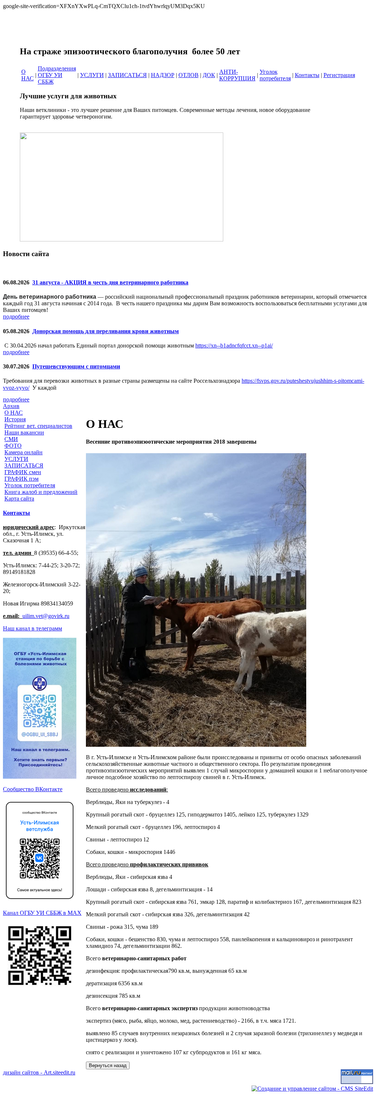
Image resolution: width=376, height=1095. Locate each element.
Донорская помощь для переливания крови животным (105, 331)
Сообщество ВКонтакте (32, 789)
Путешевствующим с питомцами (76, 366)
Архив (11, 406)
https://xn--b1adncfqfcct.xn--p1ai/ (234, 345)
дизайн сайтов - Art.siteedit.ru (39, 1072)
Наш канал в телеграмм (32, 628)
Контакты (16, 513)
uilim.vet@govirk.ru (45, 616)
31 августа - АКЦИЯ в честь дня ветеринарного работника (110, 282)
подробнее (16, 316)
